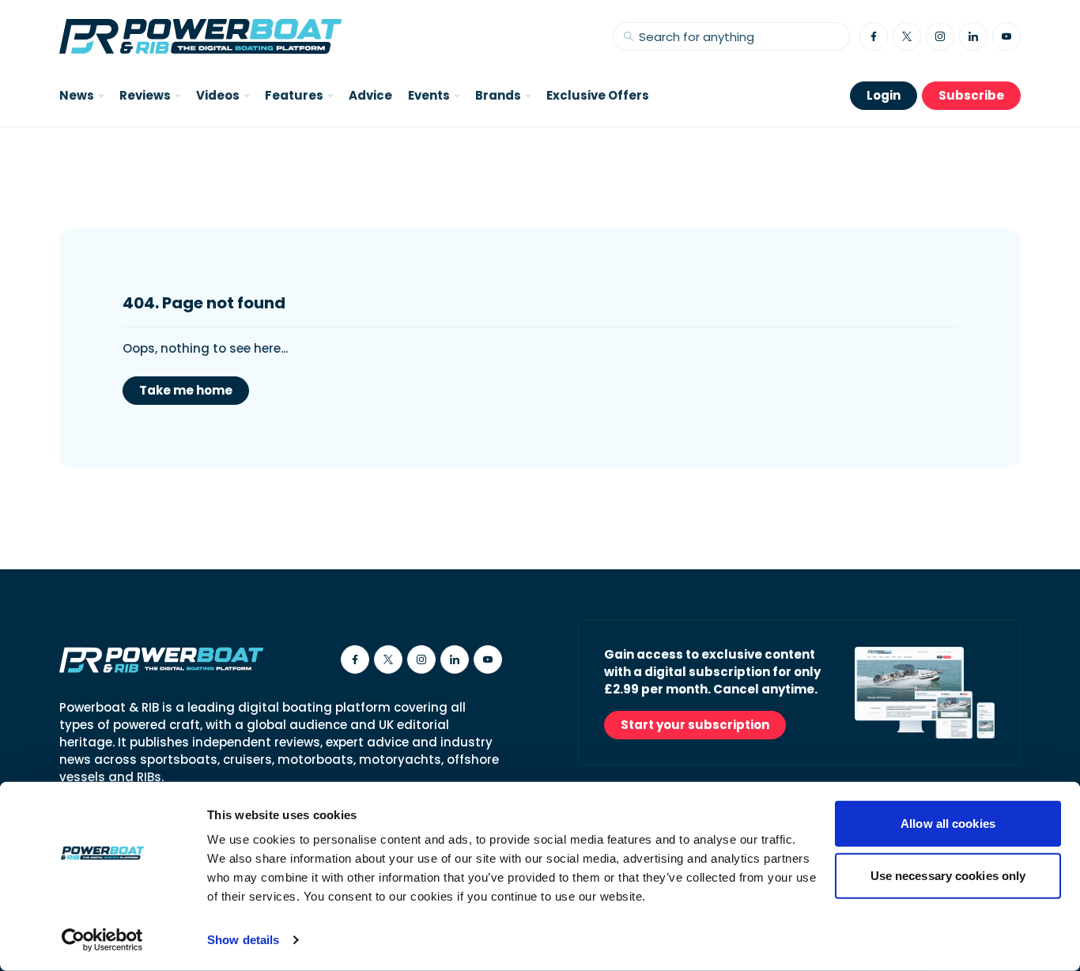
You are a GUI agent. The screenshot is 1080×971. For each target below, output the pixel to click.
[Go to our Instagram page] (940, 36)
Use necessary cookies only (948, 875)
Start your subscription (695, 724)
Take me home (185, 390)
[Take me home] (200, 36)
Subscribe (971, 95)
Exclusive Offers (597, 95)
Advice (370, 95)
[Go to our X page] (907, 36)
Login (884, 95)
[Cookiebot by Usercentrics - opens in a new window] (102, 940)
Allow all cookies (948, 823)
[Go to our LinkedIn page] (973, 36)
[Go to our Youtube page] (1006, 36)
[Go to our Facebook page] (873, 36)
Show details (243, 939)
